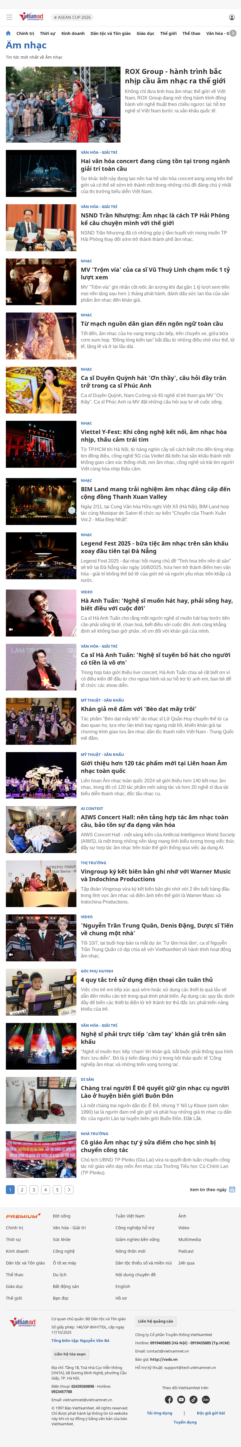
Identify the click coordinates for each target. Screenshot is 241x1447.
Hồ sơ (121, 1298)
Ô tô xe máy (64, 1263)
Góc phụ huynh (97, 971)
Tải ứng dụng (159, 1413)
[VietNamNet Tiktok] (194, 1402)
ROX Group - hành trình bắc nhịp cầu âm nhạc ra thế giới (175, 75)
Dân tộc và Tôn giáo (111, 33)
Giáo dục (145, 33)
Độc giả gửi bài (211, 1413)
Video (87, 592)
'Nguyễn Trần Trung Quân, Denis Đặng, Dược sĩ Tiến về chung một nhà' (157, 929)
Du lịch (60, 1274)
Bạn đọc (61, 1298)
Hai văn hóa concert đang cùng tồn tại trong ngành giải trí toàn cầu (155, 165)
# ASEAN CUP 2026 (72, 17)
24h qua (186, 1263)
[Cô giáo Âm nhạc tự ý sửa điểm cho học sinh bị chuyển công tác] (41, 1154)
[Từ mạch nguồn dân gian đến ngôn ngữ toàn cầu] (41, 336)
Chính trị (25, 33)
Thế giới (168, 33)
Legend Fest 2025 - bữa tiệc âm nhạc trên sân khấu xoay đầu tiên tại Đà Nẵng (154, 547)
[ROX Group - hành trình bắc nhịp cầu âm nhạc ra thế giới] (63, 105)
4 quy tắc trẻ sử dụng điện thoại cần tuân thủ (147, 980)
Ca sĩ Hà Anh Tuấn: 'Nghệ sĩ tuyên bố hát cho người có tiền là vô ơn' (155, 658)
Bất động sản (66, 1286)
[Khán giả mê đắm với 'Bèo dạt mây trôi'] (41, 721)
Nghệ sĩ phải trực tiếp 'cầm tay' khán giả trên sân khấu (153, 1038)
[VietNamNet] (8, 33)
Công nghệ (64, 1251)
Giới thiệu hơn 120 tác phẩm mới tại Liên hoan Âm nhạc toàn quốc (154, 767)
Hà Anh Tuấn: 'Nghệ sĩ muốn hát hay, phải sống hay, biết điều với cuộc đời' (157, 604)
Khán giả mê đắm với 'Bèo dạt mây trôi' (139, 709)
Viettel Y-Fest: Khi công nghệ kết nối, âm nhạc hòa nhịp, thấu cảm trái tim (154, 435)
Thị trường (93, 863)
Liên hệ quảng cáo (155, 1321)
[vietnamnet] (32, 21)
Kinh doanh (73, 33)
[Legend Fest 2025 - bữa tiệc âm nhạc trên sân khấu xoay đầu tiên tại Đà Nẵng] (41, 555)
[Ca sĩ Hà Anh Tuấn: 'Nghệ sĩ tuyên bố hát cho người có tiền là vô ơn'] (41, 667)
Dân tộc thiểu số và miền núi (144, 1263)
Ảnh (182, 1216)
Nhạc (86, 261)
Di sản (87, 1079)
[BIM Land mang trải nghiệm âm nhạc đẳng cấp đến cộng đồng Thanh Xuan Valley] (41, 501)
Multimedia (189, 1239)
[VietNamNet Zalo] (206, 1402)
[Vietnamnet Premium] (23, 1218)
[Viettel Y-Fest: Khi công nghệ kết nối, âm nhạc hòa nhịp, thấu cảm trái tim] (41, 444)
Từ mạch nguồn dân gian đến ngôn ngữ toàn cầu (152, 323)
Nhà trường (94, 1134)
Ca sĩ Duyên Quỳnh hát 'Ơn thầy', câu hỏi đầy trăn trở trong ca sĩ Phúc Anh (153, 381)
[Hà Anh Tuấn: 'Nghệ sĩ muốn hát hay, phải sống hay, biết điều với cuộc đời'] (41, 613)
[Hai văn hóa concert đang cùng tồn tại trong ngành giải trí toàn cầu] (41, 173)
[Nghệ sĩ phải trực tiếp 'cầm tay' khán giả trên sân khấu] (41, 1046)
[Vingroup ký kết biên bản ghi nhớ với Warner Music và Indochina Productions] (41, 883)
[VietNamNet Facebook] (169, 1402)
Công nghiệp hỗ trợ (135, 1227)
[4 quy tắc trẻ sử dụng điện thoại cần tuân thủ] (41, 992)
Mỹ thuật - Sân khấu (102, 700)
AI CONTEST (92, 809)
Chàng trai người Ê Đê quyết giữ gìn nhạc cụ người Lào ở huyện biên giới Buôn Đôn (155, 1092)
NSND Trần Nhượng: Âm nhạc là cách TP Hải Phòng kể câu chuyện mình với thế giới (155, 219)
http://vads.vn (164, 1359)
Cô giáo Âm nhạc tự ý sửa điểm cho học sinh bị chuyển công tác (148, 1146)
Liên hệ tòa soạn (70, 1354)
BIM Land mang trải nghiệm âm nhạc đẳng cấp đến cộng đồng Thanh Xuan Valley (155, 493)
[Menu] (9, 17)
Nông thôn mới (130, 1251)
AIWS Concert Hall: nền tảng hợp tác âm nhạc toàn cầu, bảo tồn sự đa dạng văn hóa (154, 821)
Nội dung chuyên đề (136, 1274)
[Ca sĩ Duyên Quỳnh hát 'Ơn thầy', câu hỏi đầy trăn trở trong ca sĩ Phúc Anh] (41, 390)
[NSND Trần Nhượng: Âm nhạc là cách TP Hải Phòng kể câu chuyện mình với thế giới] (41, 227)
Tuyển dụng (185, 1422)
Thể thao (191, 33)
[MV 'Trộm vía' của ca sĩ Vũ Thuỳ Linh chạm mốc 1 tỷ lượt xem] (41, 282)
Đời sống (62, 1216)
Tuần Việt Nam (130, 1216)
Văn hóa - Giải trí (223, 33)
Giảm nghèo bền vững (138, 1239)
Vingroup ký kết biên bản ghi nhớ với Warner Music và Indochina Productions (156, 875)
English (123, 1286)
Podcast (186, 1251)
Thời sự (48, 33)
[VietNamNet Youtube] (181, 1402)
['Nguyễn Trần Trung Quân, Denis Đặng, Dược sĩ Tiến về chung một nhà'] (41, 937)
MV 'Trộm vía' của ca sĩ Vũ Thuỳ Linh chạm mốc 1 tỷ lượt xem (155, 273)
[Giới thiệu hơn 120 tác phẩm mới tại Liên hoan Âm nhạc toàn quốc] (41, 775)
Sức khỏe (62, 1239)
